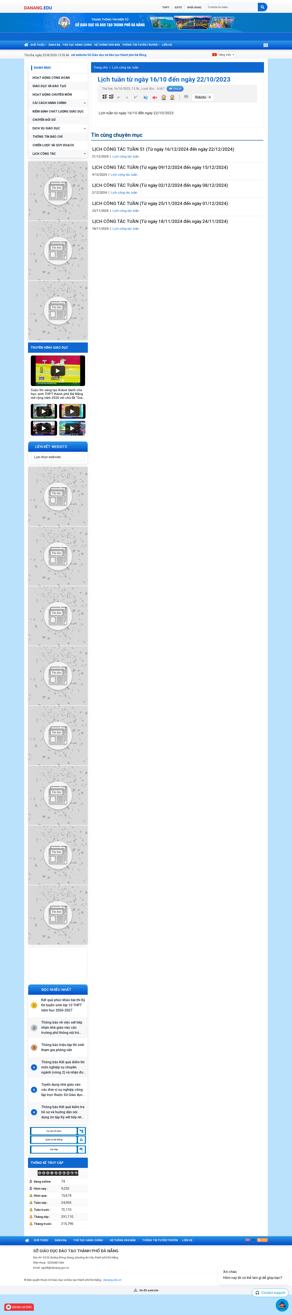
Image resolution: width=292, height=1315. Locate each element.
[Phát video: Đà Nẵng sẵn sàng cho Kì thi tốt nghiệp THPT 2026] (44, 428)
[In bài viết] (186, 96)
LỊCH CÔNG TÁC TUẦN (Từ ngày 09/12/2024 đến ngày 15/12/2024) (160, 167)
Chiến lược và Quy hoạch (53, 145)
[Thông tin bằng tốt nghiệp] (58, 795)
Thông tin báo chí (47, 137)
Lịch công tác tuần (125, 67)
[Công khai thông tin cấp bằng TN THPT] (58, 190)
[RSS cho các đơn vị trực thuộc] (262, 1239)
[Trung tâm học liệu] (58, 914)
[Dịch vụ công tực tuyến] (58, 310)
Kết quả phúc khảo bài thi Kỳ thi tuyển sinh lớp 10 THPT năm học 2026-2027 (63, 1005)
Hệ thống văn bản (107, 44)
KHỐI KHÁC (194, 7)
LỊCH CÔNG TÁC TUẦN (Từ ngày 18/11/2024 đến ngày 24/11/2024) (160, 221)
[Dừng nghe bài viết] (155, 98)
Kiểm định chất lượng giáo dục (58, 111)
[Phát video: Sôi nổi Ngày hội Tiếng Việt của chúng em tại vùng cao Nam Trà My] (72, 428)
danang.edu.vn (112, 1279)
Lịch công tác (44, 154)
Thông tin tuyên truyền (140, 44)
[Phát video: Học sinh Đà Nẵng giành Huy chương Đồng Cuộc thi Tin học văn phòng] (44, 411)
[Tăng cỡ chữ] (135, 97)
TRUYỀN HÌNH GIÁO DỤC (49, 348)
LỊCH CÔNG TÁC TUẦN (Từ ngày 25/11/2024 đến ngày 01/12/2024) (160, 203)
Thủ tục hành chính (77, 44)
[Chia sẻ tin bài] (175, 89)
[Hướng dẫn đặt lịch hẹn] (58, 250)
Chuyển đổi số (44, 120)
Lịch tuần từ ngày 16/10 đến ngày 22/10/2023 (164, 79)
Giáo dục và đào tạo (49, 86)
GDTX (178, 7)
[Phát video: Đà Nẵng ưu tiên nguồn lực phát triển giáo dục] (72, 411)
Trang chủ (101, 67)
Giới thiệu (37, 44)
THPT (165, 7)
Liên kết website (51, 447)
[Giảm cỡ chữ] (118, 97)
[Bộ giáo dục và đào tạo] (58, 855)
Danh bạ (54, 44)
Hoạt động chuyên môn (52, 95)
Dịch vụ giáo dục (46, 128)
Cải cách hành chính (49, 103)
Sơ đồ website (148, 1290)
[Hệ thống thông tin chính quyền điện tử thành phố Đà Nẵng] (58, 675)
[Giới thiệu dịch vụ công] (58, 556)
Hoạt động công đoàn (51, 78)
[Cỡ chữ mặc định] (127, 97)
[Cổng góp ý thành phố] (58, 615)
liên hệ (167, 44)
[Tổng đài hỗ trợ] (58, 735)
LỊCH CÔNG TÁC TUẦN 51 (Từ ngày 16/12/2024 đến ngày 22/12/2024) (163, 149)
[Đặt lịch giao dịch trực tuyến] (58, 496)
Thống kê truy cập (47, 1163)
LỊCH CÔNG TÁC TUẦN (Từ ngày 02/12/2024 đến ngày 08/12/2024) (160, 185)
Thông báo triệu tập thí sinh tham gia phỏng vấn (62, 1047)
